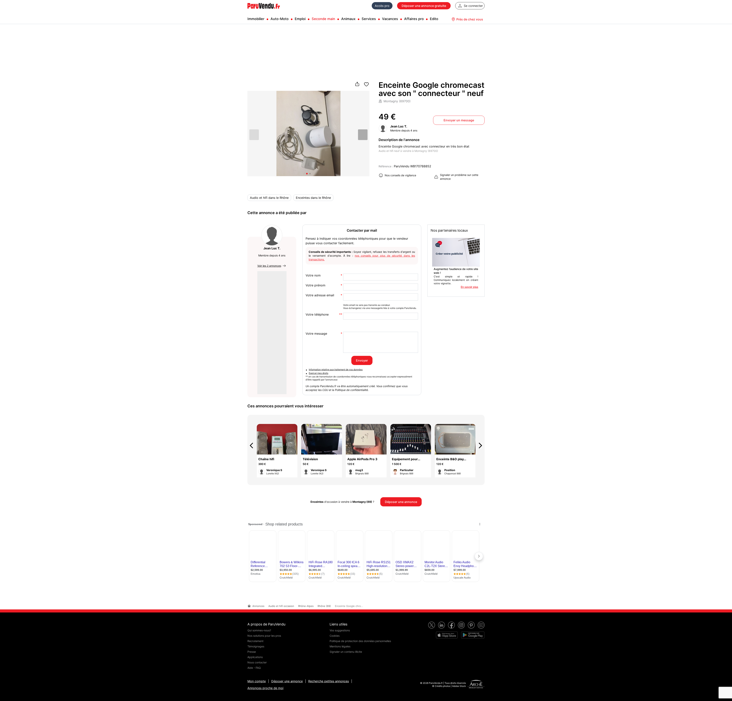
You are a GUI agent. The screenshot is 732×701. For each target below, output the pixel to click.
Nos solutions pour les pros (264, 635)
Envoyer (362, 360)
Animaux (348, 19)
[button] (363, 134)
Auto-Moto (279, 19)
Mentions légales (340, 646)
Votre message (316, 333)
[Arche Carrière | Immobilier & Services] (476, 684)
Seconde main (323, 19)
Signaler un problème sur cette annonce (459, 176)
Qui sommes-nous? (259, 630)
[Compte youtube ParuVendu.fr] (481, 625)
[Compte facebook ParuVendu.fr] (451, 625)
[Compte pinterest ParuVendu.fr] (471, 625)
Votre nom (313, 275)
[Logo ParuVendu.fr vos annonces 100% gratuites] (263, 10)
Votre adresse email (320, 295)
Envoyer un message (459, 120)
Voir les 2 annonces (269, 265)
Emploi (300, 19)
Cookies (335, 635)
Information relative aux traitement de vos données (336, 369)
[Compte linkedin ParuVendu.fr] (441, 625)
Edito (434, 19)
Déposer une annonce (287, 681)
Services (369, 19)
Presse (251, 651)
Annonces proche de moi (265, 688)
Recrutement (255, 641)
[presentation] (253, 445)
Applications (255, 657)
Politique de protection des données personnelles (360, 641)
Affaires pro (414, 19)
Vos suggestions (340, 630)
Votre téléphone (317, 314)
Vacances (390, 19)
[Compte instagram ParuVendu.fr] (461, 625)
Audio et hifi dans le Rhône (269, 198)
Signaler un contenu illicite (346, 651)
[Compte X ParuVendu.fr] (431, 625)
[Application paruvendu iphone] (447, 635)
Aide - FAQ (254, 667)
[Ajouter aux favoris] (366, 84)
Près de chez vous (469, 19)
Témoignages (255, 646)
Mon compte (256, 681)
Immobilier (255, 19)
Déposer (424, 6)
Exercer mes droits (318, 373)
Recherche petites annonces (328, 681)
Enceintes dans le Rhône (313, 198)
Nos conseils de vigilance (400, 175)
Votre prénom (315, 285)
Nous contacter (257, 662)
